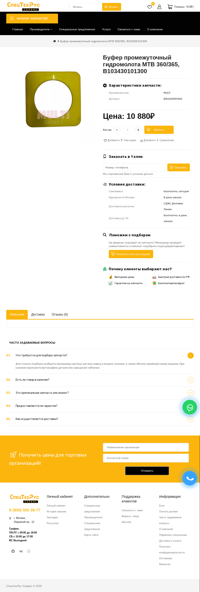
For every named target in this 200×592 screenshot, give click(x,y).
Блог (162, 505)
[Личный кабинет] (159, 7)
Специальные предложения (77, 29)
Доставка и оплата (170, 540)
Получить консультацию (133, 254)
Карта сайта (91, 534)
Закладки (52, 517)
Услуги (106, 29)
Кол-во (107, 129)
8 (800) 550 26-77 (24, 510)
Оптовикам (165, 558)
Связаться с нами (129, 29)
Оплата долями (168, 511)
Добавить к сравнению (159, 140)
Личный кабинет (56, 505)
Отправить (147, 470)
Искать (113, 6)
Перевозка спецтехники (173, 534)
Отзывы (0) (60, 314)
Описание (17, 314)
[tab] (100, 355)
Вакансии (164, 564)
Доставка (38, 314)
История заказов (56, 511)
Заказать (181, 167)
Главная (17, 29)
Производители (40, 29)
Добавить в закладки (122, 140)
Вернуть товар (130, 516)
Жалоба (126, 522)
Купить (159, 129)
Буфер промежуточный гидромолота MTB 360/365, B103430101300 (103, 41)
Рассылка (52, 523)
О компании (155, 29)
